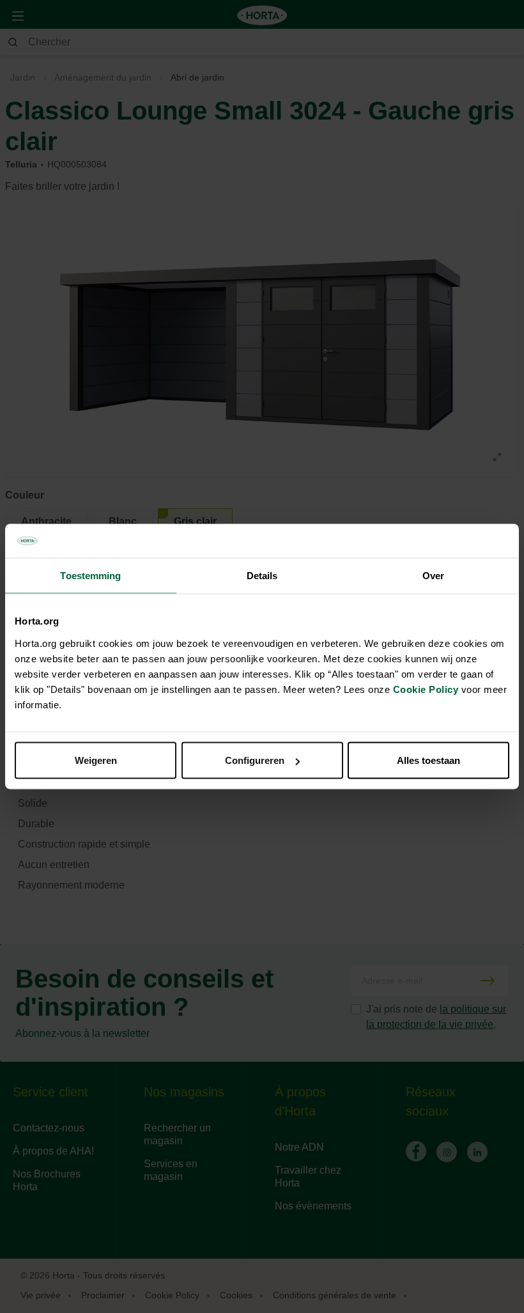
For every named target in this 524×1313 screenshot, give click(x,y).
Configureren (254, 760)
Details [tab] (262, 575)
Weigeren (96, 760)
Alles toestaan (428, 760)
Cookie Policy (426, 689)
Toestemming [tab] (90, 575)
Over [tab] (433, 575)
